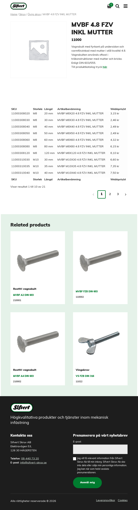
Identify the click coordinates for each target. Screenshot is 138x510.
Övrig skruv (34, 14)
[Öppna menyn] (125, 6)
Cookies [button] (123, 500)
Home (13, 14)
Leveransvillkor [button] (105, 500)
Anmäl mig (87, 482)
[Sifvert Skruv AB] (19, 6)
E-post (77, 441)
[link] (126, 194)
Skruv (22, 14)
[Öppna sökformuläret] (117, 6)
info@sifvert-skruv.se (33, 462)
